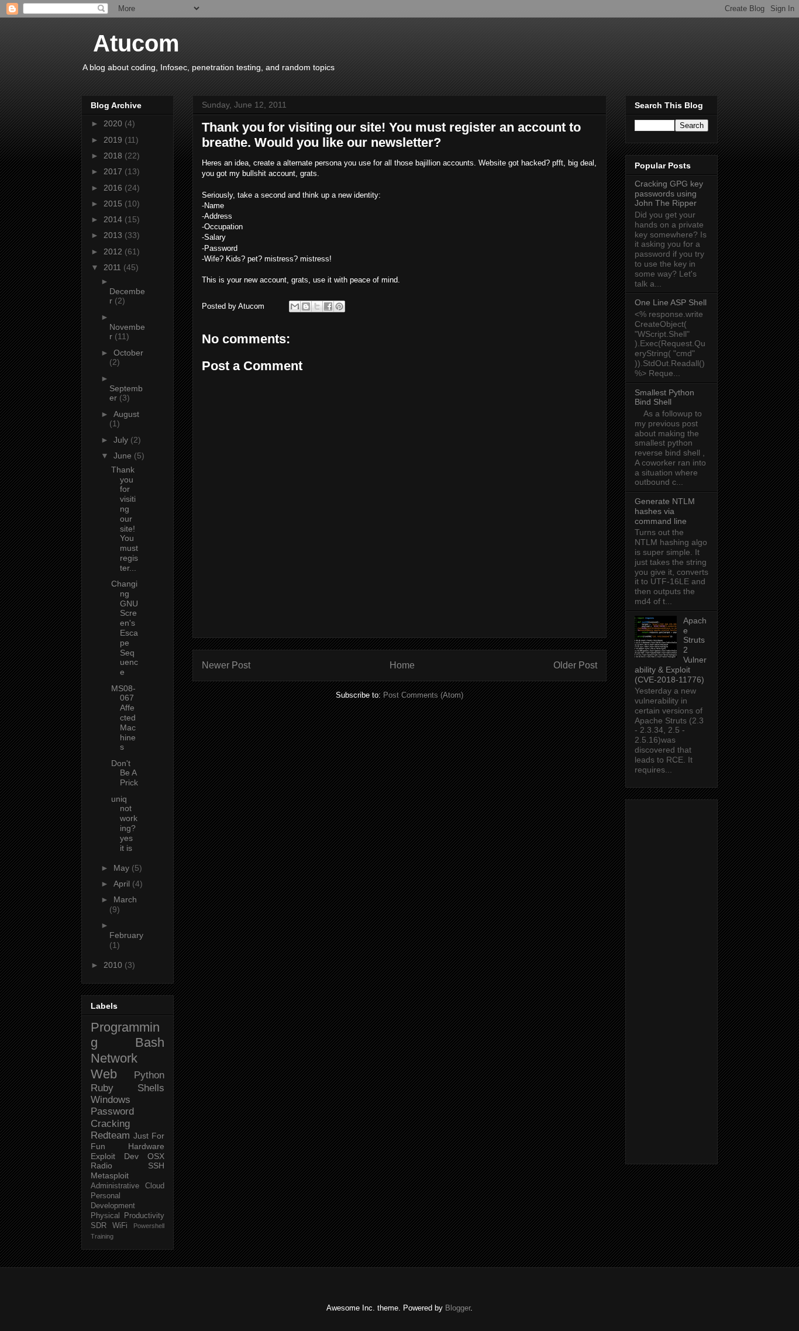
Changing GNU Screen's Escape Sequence (124, 628)
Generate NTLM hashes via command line (665, 511)
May (122, 868)
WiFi (120, 1226)
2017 (114, 171)
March (125, 899)
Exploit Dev (115, 1156)
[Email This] (295, 306)
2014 (114, 219)
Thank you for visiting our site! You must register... (124, 519)
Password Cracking (112, 1117)
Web (104, 1074)
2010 (114, 965)
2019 (114, 139)
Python (149, 1075)
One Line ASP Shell (671, 302)
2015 (114, 203)
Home (402, 665)
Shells (150, 1088)
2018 (114, 155)
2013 (114, 235)
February (126, 935)
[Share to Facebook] (328, 306)
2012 (114, 251)
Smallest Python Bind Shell (664, 397)
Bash (149, 1042)
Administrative (115, 1186)
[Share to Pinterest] (339, 306)
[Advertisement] (671, 979)
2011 (113, 267)
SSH (156, 1165)
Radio (101, 1165)
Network (114, 1058)
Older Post (575, 665)
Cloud (154, 1186)
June (123, 455)
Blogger (457, 1308)
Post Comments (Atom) (423, 695)
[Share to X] (317, 306)
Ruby (102, 1088)
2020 (114, 123)
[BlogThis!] (306, 306)
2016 (114, 187)
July (121, 439)
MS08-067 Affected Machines (123, 718)
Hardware (146, 1146)
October (128, 352)
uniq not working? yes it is (124, 823)
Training (102, 1236)
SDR (98, 1226)
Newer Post (226, 665)
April (122, 883)
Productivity (144, 1216)
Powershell (148, 1225)
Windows (110, 1099)
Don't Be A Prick (124, 773)
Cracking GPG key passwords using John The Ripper (669, 193)
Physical (105, 1216)
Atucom (136, 43)
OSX (155, 1156)
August (126, 414)
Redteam (110, 1135)
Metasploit (110, 1175)
